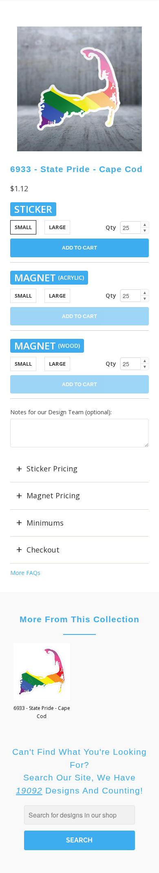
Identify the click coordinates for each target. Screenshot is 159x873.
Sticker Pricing (51, 468)
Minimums (45, 523)
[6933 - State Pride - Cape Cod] (79, 89)
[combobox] (79, 814)
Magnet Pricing (53, 495)
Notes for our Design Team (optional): (61, 412)
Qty (111, 227)
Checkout (43, 550)
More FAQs (25, 573)
